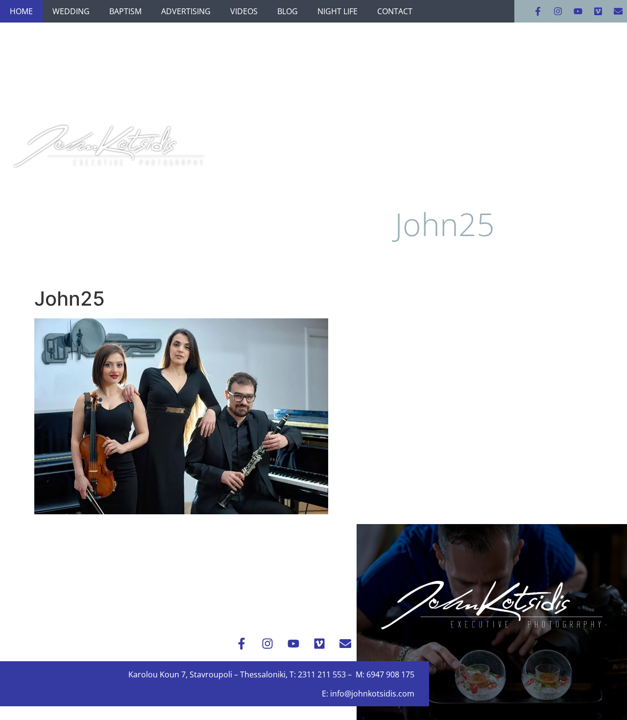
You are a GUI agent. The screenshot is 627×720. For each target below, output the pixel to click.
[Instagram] (558, 11)
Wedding (71, 11)
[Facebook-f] (538, 11)
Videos (244, 11)
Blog (287, 11)
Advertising (186, 11)
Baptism (125, 11)
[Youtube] (578, 11)
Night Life (337, 11)
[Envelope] (618, 11)
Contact (394, 11)
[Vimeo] (598, 11)
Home (21, 11)
